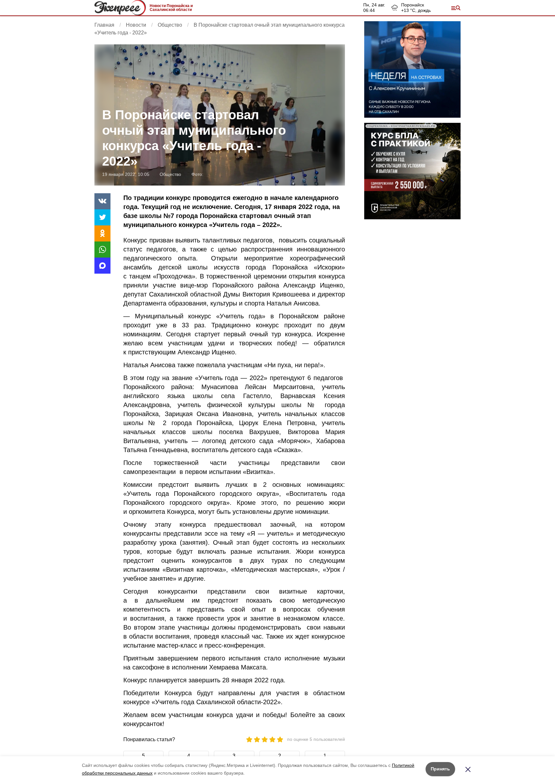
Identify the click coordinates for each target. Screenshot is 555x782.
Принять (440, 768)
